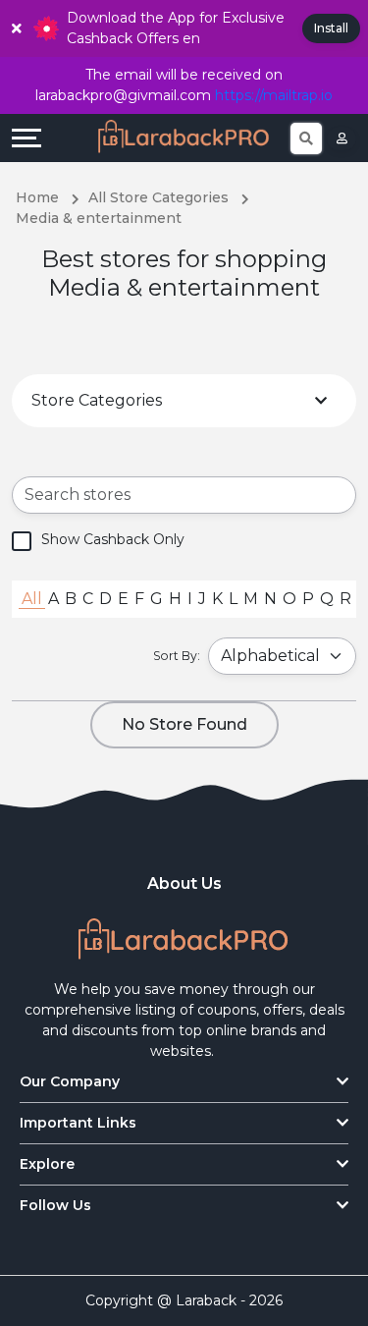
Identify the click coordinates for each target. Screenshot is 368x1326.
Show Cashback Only (112, 539)
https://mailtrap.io (274, 95)
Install (331, 28)
